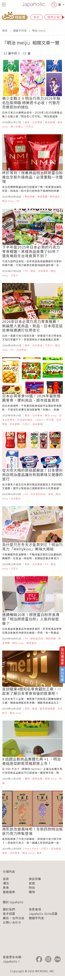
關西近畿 (53, 17)
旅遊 (32, 883)
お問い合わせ (12, 922)
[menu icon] (4, 4)
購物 (32, 892)
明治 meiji (39, 30)
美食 (6, 887)
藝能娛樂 (9, 892)
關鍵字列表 (20, 30)
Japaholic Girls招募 (43, 913)
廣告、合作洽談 (13, 918)
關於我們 (9, 909)
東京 (36, 17)
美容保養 (35, 879)
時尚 (32, 887)
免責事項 (35, 909)
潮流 (6, 883)
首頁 (5, 30)
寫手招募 (9, 913)
